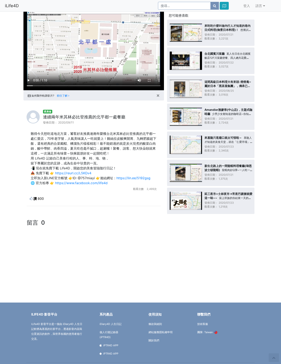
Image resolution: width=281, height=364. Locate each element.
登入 (246, 6)
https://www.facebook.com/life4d (81, 183)
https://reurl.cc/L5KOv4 (73, 173)
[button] (224, 6)
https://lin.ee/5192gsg (133, 178)
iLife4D (12, 5)
